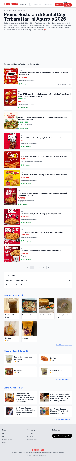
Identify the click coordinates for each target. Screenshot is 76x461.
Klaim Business (7, 434)
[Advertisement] (38, 47)
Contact (30, 437)
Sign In (65, 2)
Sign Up (67, 5)
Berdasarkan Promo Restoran (17, 280)
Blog (3, 437)
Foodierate (11, 3)
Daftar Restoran (7, 440)
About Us (30, 434)
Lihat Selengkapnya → (64, 345)
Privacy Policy (32, 440)
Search (58, 4)
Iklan (4, 443)
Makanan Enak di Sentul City (16, 351)
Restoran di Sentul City (14, 295)
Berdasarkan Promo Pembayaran (18, 285)
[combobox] (36, 4)
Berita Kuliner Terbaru (14, 388)
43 (43, 267)
